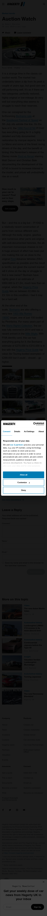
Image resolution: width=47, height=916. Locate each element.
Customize (22, 482)
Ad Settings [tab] (29, 431)
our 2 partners (16, 445)
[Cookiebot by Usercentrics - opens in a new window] (33, 423)
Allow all (23, 475)
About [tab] (41, 431)
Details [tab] (17, 431)
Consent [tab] (6, 431)
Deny (23, 490)
